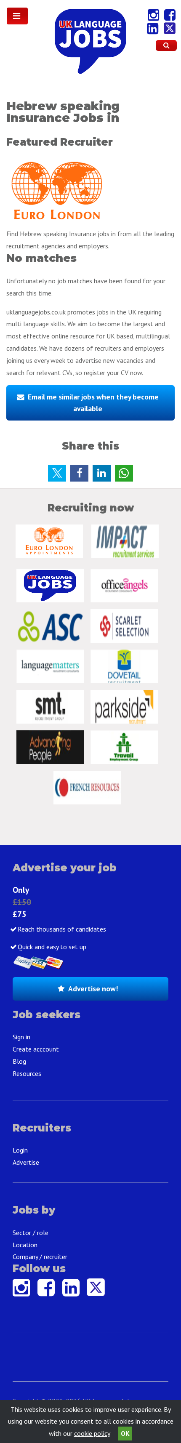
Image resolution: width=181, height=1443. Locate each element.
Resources (27, 1073)
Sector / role (30, 1232)
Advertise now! (93, 988)
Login (20, 1150)
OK (125, 1433)
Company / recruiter (40, 1256)
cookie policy (92, 1433)
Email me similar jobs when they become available (93, 403)
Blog (19, 1061)
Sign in (21, 1037)
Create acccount (36, 1049)
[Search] (166, 45)
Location (25, 1245)
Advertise (26, 1162)
